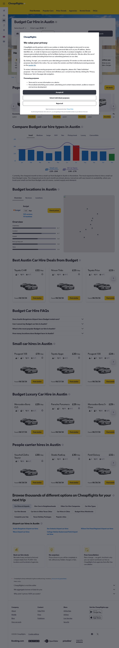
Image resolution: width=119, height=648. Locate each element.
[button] (59, 92)
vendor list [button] (32, 65)
